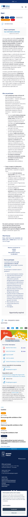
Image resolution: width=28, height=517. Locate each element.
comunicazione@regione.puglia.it (11, 473)
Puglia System (4, 486)
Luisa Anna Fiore (6, 367)
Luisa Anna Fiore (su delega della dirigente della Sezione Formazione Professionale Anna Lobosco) (13, 375)
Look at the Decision (10, 351)
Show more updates (5, 446)
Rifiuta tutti (14, 512)
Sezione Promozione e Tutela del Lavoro (15, 361)
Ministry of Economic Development (9, 480)
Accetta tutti (14, 509)
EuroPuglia (4, 483)
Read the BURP (9, 354)
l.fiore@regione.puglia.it (11, 369)
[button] (14, 2)
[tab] (14, 24)
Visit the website (10, 358)
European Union (5, 479)
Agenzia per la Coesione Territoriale (8, 482)
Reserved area (23, 458)
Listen (24, 348)
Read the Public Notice (11, 347)
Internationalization (5, 484)
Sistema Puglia (7, 267)
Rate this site (14, 449)
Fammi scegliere (6, 505)
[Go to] (5, 7)
